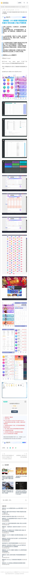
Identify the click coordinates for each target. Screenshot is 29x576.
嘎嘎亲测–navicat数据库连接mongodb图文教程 (12, 508)
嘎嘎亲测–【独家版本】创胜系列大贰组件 (11, 526)
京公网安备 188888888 (19, 573)
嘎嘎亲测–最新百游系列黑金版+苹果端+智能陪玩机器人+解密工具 (14, 512)
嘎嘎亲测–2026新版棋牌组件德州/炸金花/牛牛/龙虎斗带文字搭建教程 (14, 519)
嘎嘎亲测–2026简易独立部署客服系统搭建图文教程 (13, 563)
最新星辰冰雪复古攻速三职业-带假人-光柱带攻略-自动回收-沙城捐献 (7, 492)
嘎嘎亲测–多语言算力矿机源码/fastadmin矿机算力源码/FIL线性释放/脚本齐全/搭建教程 (14, 546)
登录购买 (15, 411)
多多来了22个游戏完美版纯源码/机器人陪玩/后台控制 (14, 523)
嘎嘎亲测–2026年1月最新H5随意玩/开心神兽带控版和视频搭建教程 (14, 551)
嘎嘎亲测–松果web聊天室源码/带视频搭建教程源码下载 (14, 555)
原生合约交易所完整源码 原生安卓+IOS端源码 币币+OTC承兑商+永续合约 (8, 457)
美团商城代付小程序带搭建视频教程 (10, 543)
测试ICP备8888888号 (9, 573)
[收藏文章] (7, 448)
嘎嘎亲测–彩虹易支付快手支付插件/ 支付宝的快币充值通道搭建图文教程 (14, 539)
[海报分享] (16, 448)
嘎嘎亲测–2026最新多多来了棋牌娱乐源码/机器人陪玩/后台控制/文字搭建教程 (14, 531)
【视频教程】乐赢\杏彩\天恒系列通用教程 (21, 456)
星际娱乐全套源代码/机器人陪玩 (9, 516)
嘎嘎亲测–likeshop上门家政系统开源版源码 (12, 559)
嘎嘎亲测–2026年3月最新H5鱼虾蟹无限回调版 (12, 535)
